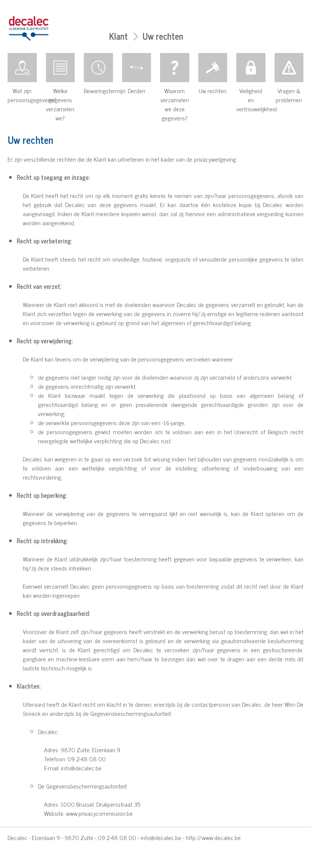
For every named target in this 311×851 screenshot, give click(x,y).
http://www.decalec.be (213, 837)
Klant (118, 35)
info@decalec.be (161, 837)
